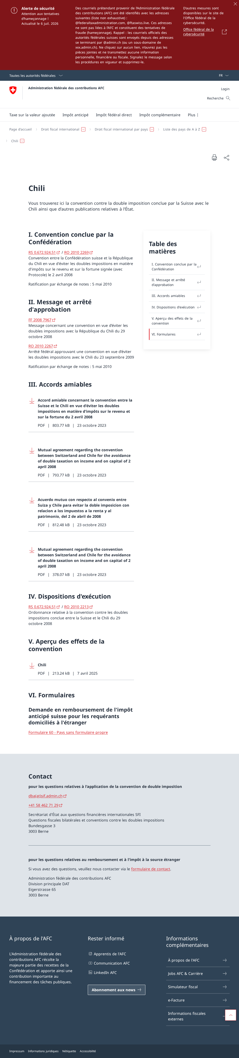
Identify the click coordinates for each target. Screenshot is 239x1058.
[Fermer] (235, 3)
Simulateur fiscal (183, 986)
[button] (32, 114)
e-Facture (176, 1000)
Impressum (16, 1051)
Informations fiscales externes (187, 1016)
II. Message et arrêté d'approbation (168, 282)
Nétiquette (69, 1051)
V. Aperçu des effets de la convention (172, 320)
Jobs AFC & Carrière (185, 973)
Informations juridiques (43, 1051)
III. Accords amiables (168, 295)
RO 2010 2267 (40, 346)
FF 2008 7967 (39, 319)
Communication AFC (112, 963)
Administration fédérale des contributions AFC (66, 88)
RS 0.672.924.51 (42, 252)
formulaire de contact (150, 868)
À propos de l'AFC (183, 960)
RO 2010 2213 (76, 606)
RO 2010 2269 (76, 252)
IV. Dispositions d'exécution (173, 307)
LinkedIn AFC (105, 972)
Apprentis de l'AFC (110, 953)
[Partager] (226, 157)
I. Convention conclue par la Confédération (174, 266)
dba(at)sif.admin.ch (45, 795)
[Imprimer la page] (214, 157)
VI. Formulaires (164, 334)
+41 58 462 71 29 (43, 805)
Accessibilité (88, 1051)
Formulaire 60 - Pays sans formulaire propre (68, 732)
